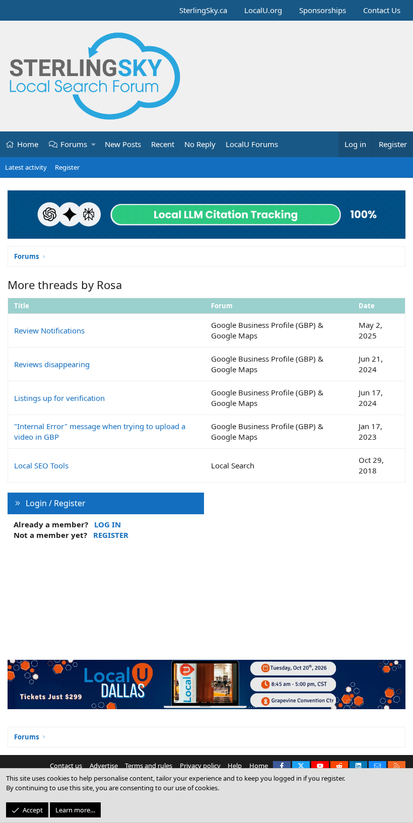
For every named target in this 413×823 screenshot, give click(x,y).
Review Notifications (49, 330)
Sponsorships (322, 10)
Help (235, 765)
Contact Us (381, 10)
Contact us (66, 765)
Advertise (104, 765)
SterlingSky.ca (203, 10)
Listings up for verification (59, 398)
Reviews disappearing (52, 364)
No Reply (200, 144)
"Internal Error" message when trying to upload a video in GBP (99, 431)
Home (27, 144)
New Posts (123, 144)
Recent (162, 144)
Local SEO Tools (41, 465)
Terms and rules (148, 765)
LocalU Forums (252, 144)
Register (67, 167)
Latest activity (26, 167)
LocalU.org (263, 10)
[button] (94, 144)
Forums (73, 144)
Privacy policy (200, 765)
